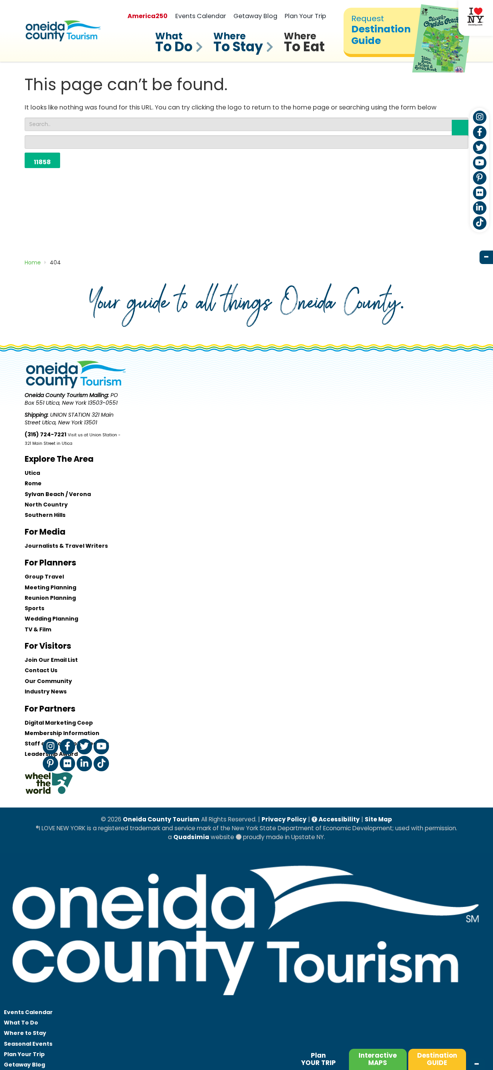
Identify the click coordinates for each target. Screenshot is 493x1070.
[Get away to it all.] (246, 1003)
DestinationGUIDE (437, 1059)
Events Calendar (200, 16)
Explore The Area (59, 458)
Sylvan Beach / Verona (58, 494)
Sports (34, 608)
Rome (33, 483)
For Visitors (48, 645)
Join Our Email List (51, 660)
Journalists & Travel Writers (66, 546)
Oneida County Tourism (161, 819)
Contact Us (41, 670)
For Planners (50, 562)
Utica (32, 473)
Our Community (48, 681)
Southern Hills (45, 515)
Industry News (46, 691)
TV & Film (38, 629)
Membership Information (62, 733)
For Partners (50, 708)
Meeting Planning (50, 587)
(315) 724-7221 (45, 434)
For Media (45, 531)
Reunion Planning (50, 598)
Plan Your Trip (305, 16)
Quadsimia (191, 837)
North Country (46, 504)
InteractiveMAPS (378, 1059)
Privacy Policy (284, 819)
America (147, 16)
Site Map (378, 819)
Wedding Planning (51, 618)
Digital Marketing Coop (59, 723)
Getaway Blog (255, 16)
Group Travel (44, 576)
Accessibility (338, 819)
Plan (318, 1059)
